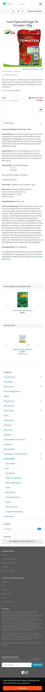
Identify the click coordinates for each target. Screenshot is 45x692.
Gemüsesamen (9, 401)
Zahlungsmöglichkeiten (9, 559)
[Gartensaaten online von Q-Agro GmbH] (7, 4)
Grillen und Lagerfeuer (14, 478)
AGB (3, 586)
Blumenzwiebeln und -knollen (14, 439)
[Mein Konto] (18, 11)
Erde (7, 468)
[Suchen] (41, 4)
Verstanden (22, 688)
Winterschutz (10, 492)
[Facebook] (23, 672)
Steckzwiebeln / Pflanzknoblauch (15, 454)
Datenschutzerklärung (26, 658)
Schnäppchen (8, 382)
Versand (15, 100)
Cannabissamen (9, 377)
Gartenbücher (9, 516)
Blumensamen (9, 387)
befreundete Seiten (8, 571)
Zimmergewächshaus (13, 497)
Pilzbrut (6, 396)
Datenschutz (5, 589)
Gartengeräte (10, 473)
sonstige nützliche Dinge (14, 511)
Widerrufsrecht (6, 593)
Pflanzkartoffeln (9, 449)
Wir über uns (5, 555)
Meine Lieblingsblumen (12, 391)
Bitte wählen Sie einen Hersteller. (22, 541)
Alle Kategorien (35, 11)
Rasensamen (8, 430)
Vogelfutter (8, 435)
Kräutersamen (9, 411)
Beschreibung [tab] (8, 123)
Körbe (8, 487)
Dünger (8, 502)
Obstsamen (8, 425)
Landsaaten (8, 444)
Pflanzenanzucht (12, 507)
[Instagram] (26, 672)
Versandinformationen (9, 563)
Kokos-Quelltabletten (13, 483)
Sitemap (4, 597)
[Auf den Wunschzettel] (41, 110)
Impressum (5, 582)
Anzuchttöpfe (10, 463)
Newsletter (5, 567)
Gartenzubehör (14, 90)
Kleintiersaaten (9, 406)
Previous (6, 304)
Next (38, 304)
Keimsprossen (9, 420)
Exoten (6, 415)
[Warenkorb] (13, 11)
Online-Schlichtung (8, 601)
